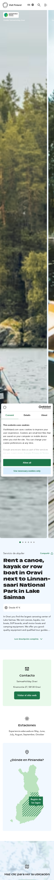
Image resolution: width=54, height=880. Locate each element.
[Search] (39, 5)
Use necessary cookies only (27, 471)
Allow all (27, 462)
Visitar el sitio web (27, 695)
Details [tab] (27, 415)
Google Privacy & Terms (36, 453)
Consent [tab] (10, 415)
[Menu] (45, 5)
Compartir (44, 553)
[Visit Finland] (12, 5)
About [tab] (44, 415)
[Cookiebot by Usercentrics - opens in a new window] (39, 407)
